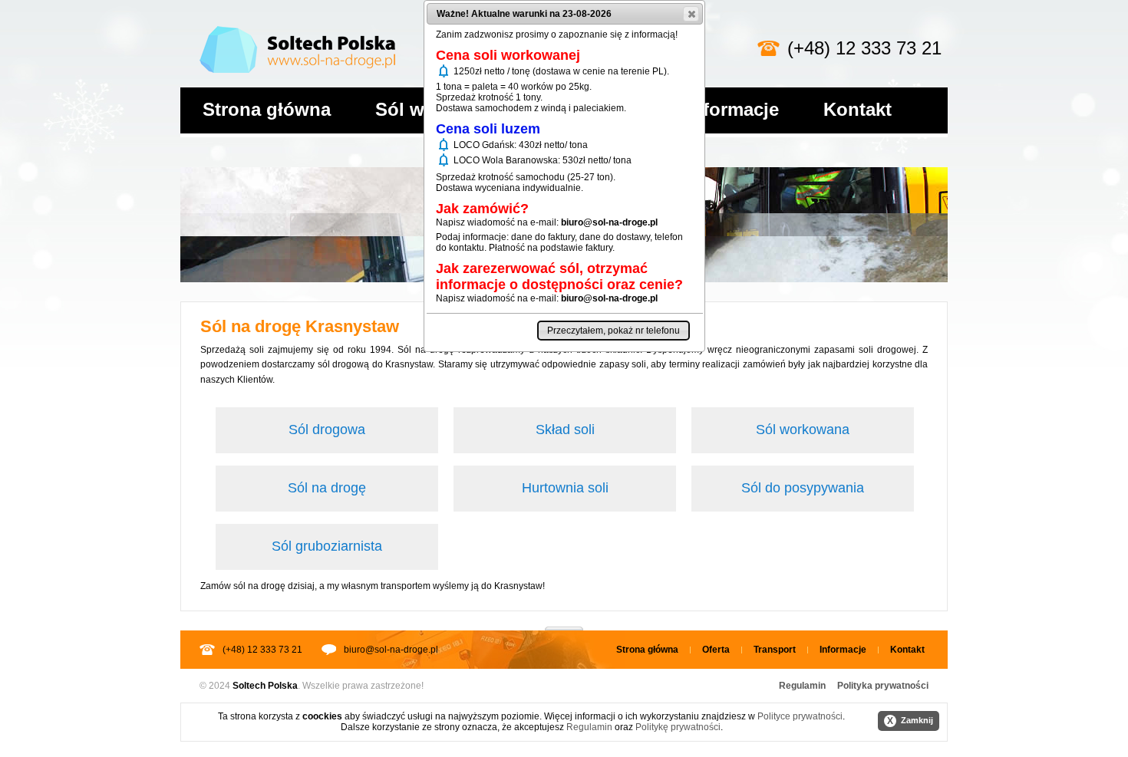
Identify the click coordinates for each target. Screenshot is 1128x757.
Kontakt (857, 109)
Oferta (716, 649)
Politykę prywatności (678, 727)
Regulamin (802, 685)
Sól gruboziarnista (327, 546)
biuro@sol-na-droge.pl (391, 649)
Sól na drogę (327, 487)
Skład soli (565, 429)
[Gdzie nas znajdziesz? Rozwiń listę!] (564, 623)
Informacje (732, 109)
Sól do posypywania (802, 487)
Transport (775, 649)
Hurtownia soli (565, 487)
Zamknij (910, 721)
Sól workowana (802, 429)
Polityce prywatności (800, 716)
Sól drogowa (327, 429)
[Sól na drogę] (297, 23)
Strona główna (267, 109)
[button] (691, 13)
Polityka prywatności (882, 685)
